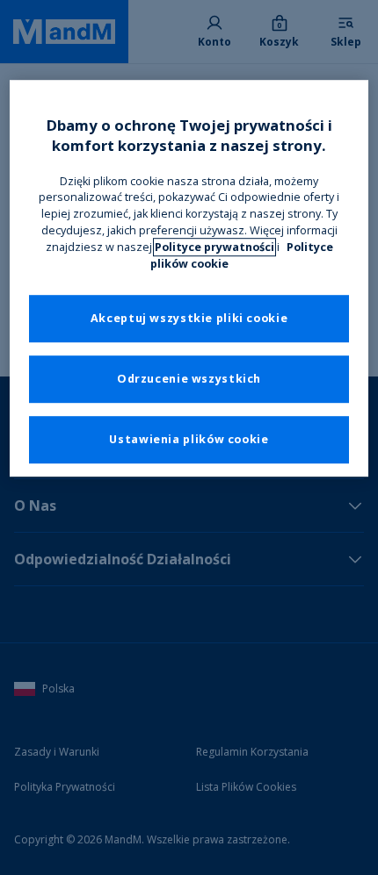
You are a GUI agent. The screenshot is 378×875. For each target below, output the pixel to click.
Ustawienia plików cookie (188, 439)
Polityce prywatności (214, 247)
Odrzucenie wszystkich (189, 378)
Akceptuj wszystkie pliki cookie (189, 318)
